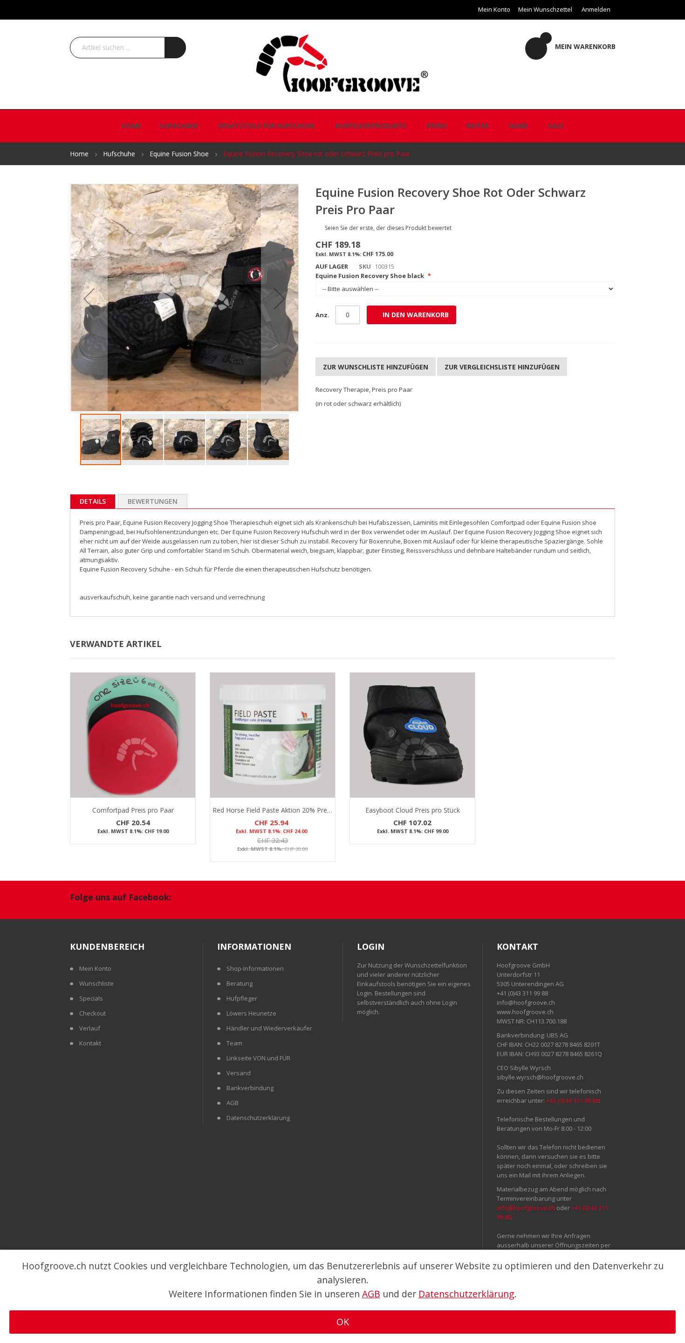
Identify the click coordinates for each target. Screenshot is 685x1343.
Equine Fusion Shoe (180, 153)
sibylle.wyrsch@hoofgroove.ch (540, 1077)
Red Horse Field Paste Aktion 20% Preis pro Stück (287, 810)
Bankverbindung (250, 1088)
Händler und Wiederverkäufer (269, 1028)
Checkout (92, 1013)
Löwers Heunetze (251, 1013)
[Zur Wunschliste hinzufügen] (187, 708)
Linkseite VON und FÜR (258, 1058)
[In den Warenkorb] (187, 690)
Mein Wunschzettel (545, 9)
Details (93, 501)
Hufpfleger (241, 998)
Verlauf (89, 1028)
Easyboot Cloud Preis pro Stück (412, 810)
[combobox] (128, 47)
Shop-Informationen (255, 968)
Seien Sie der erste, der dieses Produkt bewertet (388, 228)
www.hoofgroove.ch (525, 1012)
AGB (232, 1103)
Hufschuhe (120, 153)
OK (342, 1321)
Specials (91, 998)
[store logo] (342, 62)
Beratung (239, 983)
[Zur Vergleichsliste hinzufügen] (187, 726)
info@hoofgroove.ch (526, 1002)
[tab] (93, 501)
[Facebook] (189, 898)
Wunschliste (96, 983)
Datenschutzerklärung (258, 1117)
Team (234, 1043)
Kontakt (90, 1043)
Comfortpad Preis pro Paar (133, 810)
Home (80, 153)
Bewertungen (153, 501)
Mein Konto (494, 9)
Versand (238, 1073)
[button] (89, 298)
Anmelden (596, 9)
